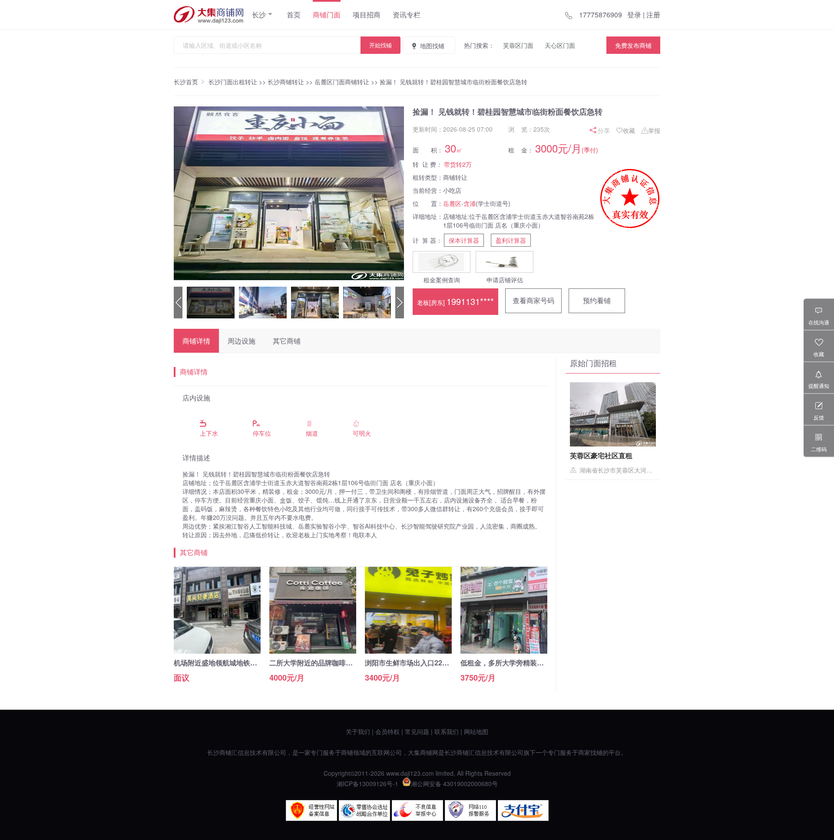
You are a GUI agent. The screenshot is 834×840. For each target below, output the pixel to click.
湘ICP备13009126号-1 (367, 783)
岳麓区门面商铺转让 (341, 81)
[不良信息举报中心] (417, 818)
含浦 (469, 203)
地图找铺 (432, 45)
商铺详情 (196, 341)
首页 (294, 15)
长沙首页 (186, 81)
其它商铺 (287, 341)
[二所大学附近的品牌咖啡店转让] (312, 651)
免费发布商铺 (633, 45)
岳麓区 (452, 203)
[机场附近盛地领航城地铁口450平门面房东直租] (217, 651)
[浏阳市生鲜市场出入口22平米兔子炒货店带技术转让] (408, 651)
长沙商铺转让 (286, 81)
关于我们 (358, 731)
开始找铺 (380, 45)
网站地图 (476, 731)
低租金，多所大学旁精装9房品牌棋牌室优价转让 (535, 663)
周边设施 (241, 341)
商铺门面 (327, 15)
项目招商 (367, 15)
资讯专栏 (406, 15)
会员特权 (387, 731)
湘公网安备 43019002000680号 (454, 783)
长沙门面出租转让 (232, 81)
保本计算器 (464, 240)
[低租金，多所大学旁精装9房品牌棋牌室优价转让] (503, 651)
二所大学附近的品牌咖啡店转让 (318, 663)
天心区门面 (560, 45)
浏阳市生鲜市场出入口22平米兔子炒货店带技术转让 (445, 663)
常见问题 (417, 731)
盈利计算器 (511, 240)
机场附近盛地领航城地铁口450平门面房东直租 (246, 663)
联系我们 (446, 731)
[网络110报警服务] (470, 818)
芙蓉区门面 (518, 45)
